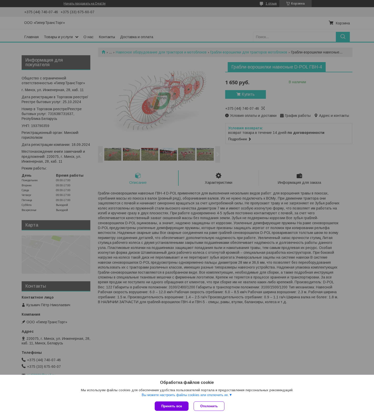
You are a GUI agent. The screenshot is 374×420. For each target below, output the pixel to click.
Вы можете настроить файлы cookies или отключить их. (185, 395)
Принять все (171, 406)
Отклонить (209, 406)
